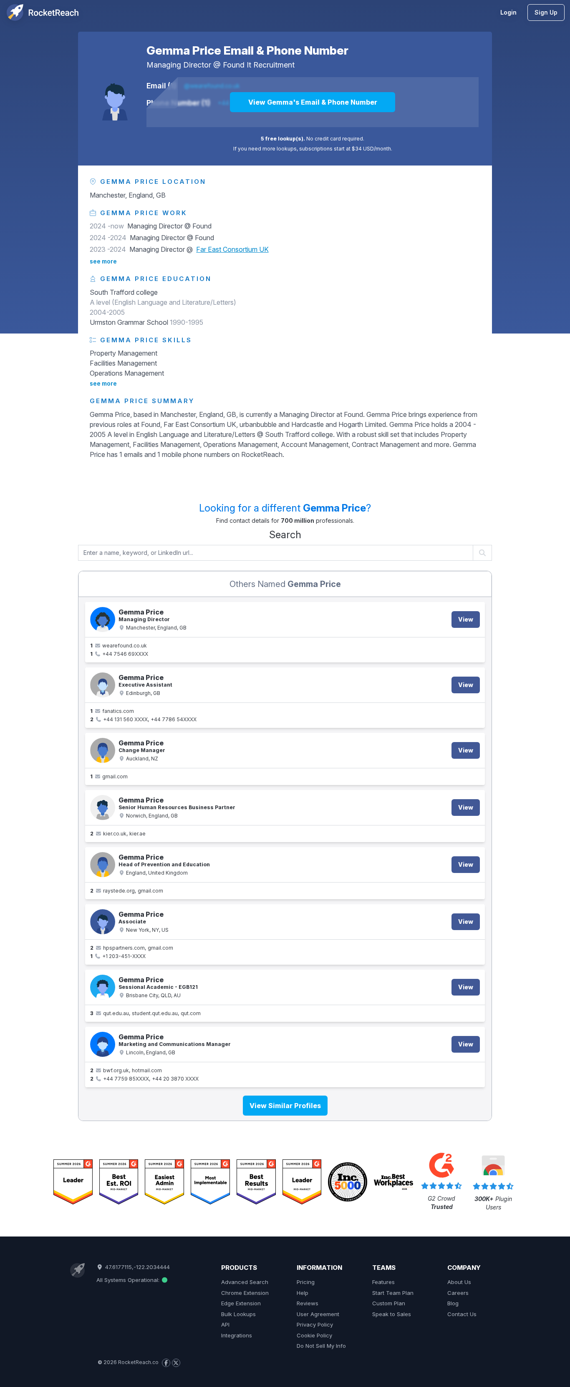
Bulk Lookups (238, 1314)
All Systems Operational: (128, 1280)
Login (508, 12)
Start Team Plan (393, 1292)
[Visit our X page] (176, 1363)
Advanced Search (244, 1282)
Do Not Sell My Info (321, 1345)
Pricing (306, 1282)
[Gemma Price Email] (102, 750)
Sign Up (546, 12)
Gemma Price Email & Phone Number (247, 50)
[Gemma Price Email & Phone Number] (114, 97)
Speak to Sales (391, 1314)
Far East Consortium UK (232, 249)
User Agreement (318, 1314)
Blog (453, 1303)
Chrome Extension (245, 1292)
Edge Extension (241, 1303)
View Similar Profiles (285, 1105)
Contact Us (462, 1314)
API (225, 1324)
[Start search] (482, 553)
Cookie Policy (314, 1335)
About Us (459, 1282)
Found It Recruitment (259, 64)
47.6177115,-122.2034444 (136, 1267)
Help (302, 1292)
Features (383, 1282)
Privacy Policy (315, 1324)
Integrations (236, 1335)
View (465, 619)
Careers (458, 1292)
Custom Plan (388, 1303)
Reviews (307, 1303)
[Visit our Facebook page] (166, 1363)
